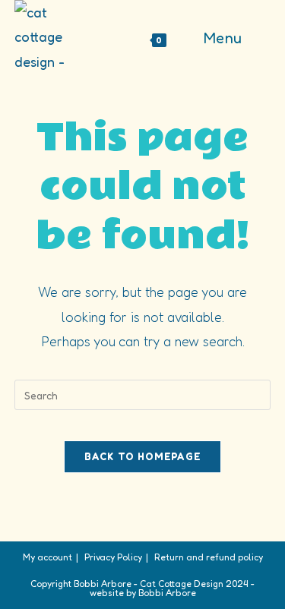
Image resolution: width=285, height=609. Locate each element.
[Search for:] (259, 38)
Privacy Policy (113, 557)
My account (47, 557)
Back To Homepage (142, 456)
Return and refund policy (208, 557)
